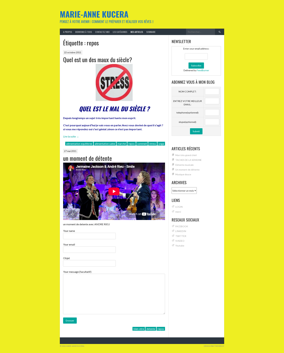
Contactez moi (102, 32)
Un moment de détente (187, 169)
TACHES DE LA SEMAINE (188, 159)
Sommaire (150, 32)
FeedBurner (203, 70)
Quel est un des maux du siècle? (97, 59)
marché (122, 143)
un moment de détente (87, 158)
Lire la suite (71, 136)
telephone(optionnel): (187, 112)
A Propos (67, 32)
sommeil (142, 143)
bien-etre (138, 328)
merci (178, 211)
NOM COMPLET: (187, 91)
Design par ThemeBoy (214, 346)
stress (152, 143)
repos (131, 143)
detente (150, 328)
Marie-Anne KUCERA (94, 14)
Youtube (179, 245)
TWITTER (180, 236)
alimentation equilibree (79, 143)
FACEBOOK (181, 226)
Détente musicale (184, 164)
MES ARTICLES (136, 32)
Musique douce (183, 174)
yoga (161, 143)
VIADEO (179, 240)
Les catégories (120, 32)
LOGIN (179, 206)
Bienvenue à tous (83, 32)
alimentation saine (105, 143)
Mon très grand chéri (186, 155)
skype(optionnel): (188, 122)
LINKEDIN (180, 231)
